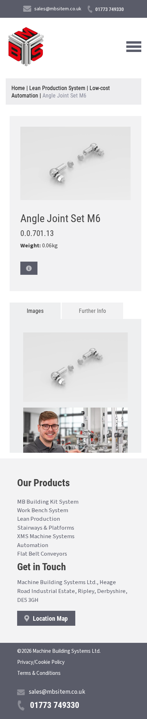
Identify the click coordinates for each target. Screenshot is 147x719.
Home (18, 87)
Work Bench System (42, 510)
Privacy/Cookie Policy (41, 662)
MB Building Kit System (47, 502)
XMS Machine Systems (46, 536)
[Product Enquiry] (28, 268)
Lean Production (38, 519)
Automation (32, 545)
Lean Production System (57, 87)
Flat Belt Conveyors (42, 554)
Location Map (49, 618)
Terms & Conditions (39, 673)
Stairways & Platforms (45, 528)
